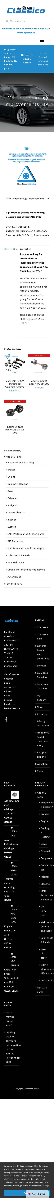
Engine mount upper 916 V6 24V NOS (15, 429)
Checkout (42, 627)
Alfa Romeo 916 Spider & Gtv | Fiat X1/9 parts (11, 61)
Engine (11, 476)
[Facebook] (6, 719)
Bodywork (13, 505)
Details (16, 367)
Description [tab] (10, 249)
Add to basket (15, 364)
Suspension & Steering (33, 230)
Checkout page (42, 636)
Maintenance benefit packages (25, 548)
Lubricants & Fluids (18, 555)
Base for (11, 235)
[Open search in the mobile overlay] (28, 21)
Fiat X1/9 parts (14, 584)
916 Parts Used (16, 541)
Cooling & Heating (17, 484)
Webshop (42, 764)
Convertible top (16, 512)
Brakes (11, 469)
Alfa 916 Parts (25, 235)
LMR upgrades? (29, 319)
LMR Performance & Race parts (25, 534)
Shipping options (42, 754)
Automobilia (14, 576)
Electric (11, 526)
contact (41, 665)
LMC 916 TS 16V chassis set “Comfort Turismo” (15, 383)
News (40, 707)
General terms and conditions (43, 61)
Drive (10, 491)
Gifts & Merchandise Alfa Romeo (26, 569)
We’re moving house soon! (10, 1019)
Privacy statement (42, 723)
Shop (40, 771)
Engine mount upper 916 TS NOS (39, 382)
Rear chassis (41, 235)
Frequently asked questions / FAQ (42, 739)
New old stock (15, 562)
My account (41, 697)
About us (42, 714)
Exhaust (12, 498)
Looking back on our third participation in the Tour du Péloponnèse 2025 (11, 1047)
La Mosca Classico (42, 674)
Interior (11, 519)
